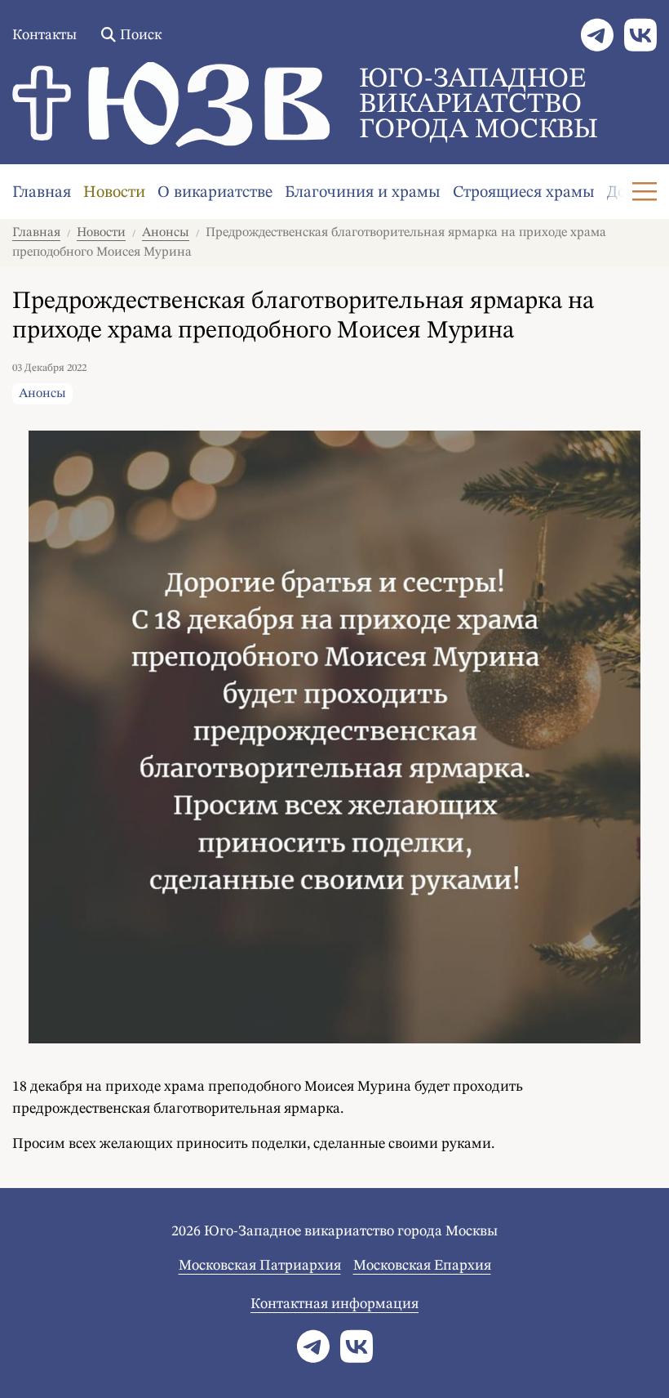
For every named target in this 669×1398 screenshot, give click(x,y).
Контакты (44, 35)
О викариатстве (214, 193)
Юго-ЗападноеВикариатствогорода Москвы (478, 104)
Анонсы (165, 232)
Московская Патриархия (260, 1265)
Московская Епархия (422, 1265)
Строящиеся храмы (524, 193)
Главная (41, 193)
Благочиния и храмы (363, 193)
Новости (114, 193)
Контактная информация (334, 1304)
